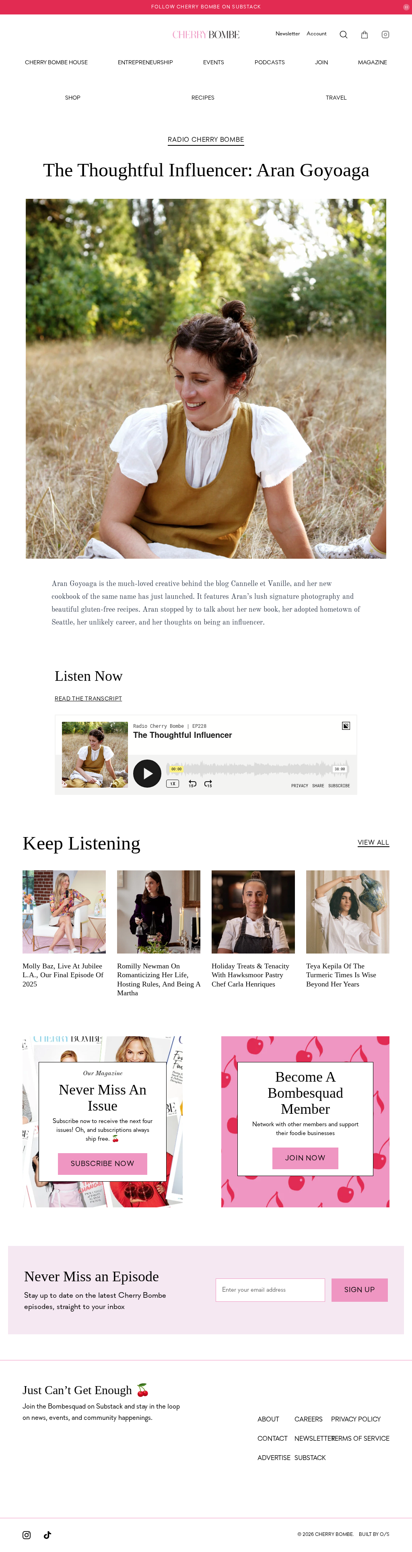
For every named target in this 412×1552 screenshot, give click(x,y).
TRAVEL (336, 98)
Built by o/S (374, 1534)
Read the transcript (88, 699)
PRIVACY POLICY (356, 1420)
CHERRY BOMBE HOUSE (56, 63)
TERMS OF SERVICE (360, 1439)
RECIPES (203, 98)
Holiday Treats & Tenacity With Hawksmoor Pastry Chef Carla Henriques (250, 975)
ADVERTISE (274, 1458)
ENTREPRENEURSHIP (145, 63)
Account (317, 34)
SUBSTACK (310, 1458)
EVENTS (213, 63)
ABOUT (268, 1420)
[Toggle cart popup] (364, 35)
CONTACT (273, 1439)
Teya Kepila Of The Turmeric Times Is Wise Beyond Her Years (341, 975)
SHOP (72, 98)
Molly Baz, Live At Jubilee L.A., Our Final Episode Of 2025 (63, 975)
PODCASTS (270, 63)
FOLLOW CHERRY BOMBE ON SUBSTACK (206, 7)
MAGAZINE (372, 63)
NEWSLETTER (315, 1439)
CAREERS (309, 1420)
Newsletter (288, 34)
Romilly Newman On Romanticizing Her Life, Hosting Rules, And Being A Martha (158, 979)
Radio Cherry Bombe (206, 140)
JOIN (321, 63)
